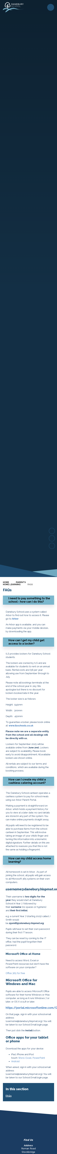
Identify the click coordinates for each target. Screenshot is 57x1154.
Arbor (15, 618)
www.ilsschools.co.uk (21, 725)
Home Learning (12, 584)
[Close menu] (50, 7)
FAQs (30, 584)
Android (15, 1061)
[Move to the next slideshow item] (52, 531)
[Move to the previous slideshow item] (52, 538)
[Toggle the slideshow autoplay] (52, 546)
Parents (21, 582)
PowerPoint (39, 1057)
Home (6, 582)
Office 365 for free (15, 973)
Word (21, 1057)
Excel (28, 1057)
